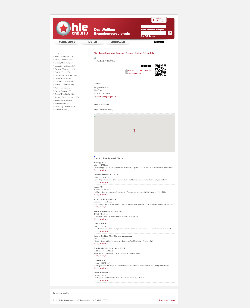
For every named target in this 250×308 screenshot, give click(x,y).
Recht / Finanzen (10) (63, 91)
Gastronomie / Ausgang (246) (66, 75)
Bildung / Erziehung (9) (64, 62)
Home (57, 53)
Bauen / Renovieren (106, 53)
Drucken (131, 70)
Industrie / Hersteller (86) (64, 84)
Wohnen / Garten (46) (63, 109)
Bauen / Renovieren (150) (64, 56)
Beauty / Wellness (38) (63, 59)
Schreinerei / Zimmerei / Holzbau (128, 53)
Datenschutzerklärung (167, 300)
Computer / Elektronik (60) (65, 66)
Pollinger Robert (149, 53)
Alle (95, 53)
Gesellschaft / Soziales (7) (64, 78)
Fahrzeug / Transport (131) (65, 69)
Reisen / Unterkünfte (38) (64, 94)
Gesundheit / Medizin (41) (64, 81)
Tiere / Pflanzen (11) (62, 103)
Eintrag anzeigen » (101, 170)
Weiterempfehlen (134, 73)
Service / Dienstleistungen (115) (67, 97)
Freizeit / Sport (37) (62, 72)
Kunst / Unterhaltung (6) (64, 88)
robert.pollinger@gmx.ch (106, 96)
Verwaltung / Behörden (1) (65, 106)
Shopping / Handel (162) (64, 100)
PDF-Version (147, 70)
